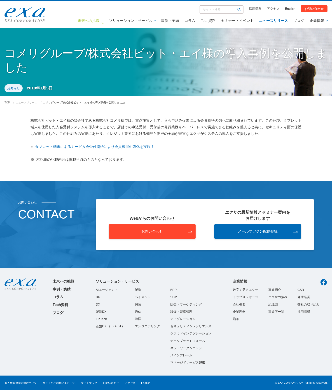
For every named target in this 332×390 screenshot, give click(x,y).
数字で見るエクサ (245, 290)
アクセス (273, 8)
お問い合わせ (314, 8)
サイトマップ (89, 383)
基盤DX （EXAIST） (110, 326)
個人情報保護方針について (21, 383)
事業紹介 (274, 290)
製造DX (101, 311)
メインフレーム (181, 355)
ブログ (298, 21)
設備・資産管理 (181, 311)
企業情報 (317, 21)
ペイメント (143, 297)
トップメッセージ (245, 297)
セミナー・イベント (237, 21)
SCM (173, 297)
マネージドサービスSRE (187, 362)
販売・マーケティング (186, 304)
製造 (138, 290)
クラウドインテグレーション (190, 333)
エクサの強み (277, 297)
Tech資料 (208, 21)
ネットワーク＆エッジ (186, 348)
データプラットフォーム (187, 341)
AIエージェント (107, 290)
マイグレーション (183, 319)
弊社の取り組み (308, 304)
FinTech (101, 319)
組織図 (273, 304)
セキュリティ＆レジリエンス (190, 326)
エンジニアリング (147, 326)
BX (98, 297)
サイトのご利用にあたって (59, 383)
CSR (300, 290)
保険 (138, 304)
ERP (173, 290)
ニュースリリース (273, 21)
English (290, 8)
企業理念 (239, 311)
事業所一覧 (276, 311)
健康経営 (303, 297)
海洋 (138, 319)
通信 (138, 311)
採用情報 (255, 8)
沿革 (236, 319)
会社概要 (239, 304)
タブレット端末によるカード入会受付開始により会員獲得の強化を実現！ (94, 147)
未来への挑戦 (63, 281)
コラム (190, 21)
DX (98, 304)
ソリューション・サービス (130, 21)
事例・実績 (170, 21)
